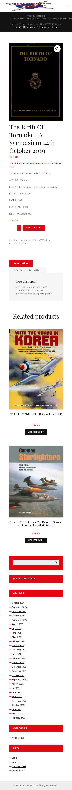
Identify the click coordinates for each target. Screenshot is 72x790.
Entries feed (17, 762)
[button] (57, 48)
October (18, 603)
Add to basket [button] (36, 432)
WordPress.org (18, 770)
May (16, 637)
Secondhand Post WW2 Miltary (43, 24)
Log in (14, 757)
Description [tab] (21, 263)
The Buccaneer (36, 15)
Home (13, 24)
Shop (22, 24)
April (17, 696)
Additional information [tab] (27, 270)
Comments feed (19, 766)
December (19, 649)
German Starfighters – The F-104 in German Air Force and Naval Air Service (36, 523)
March (17, 713)
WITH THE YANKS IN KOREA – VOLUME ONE (36, 414)
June (16, 632)
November (19, 611)
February (18, 641)
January (18, 645)
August (17, 624)
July (16, 628)
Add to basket (34, 227)
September (19, 607)
